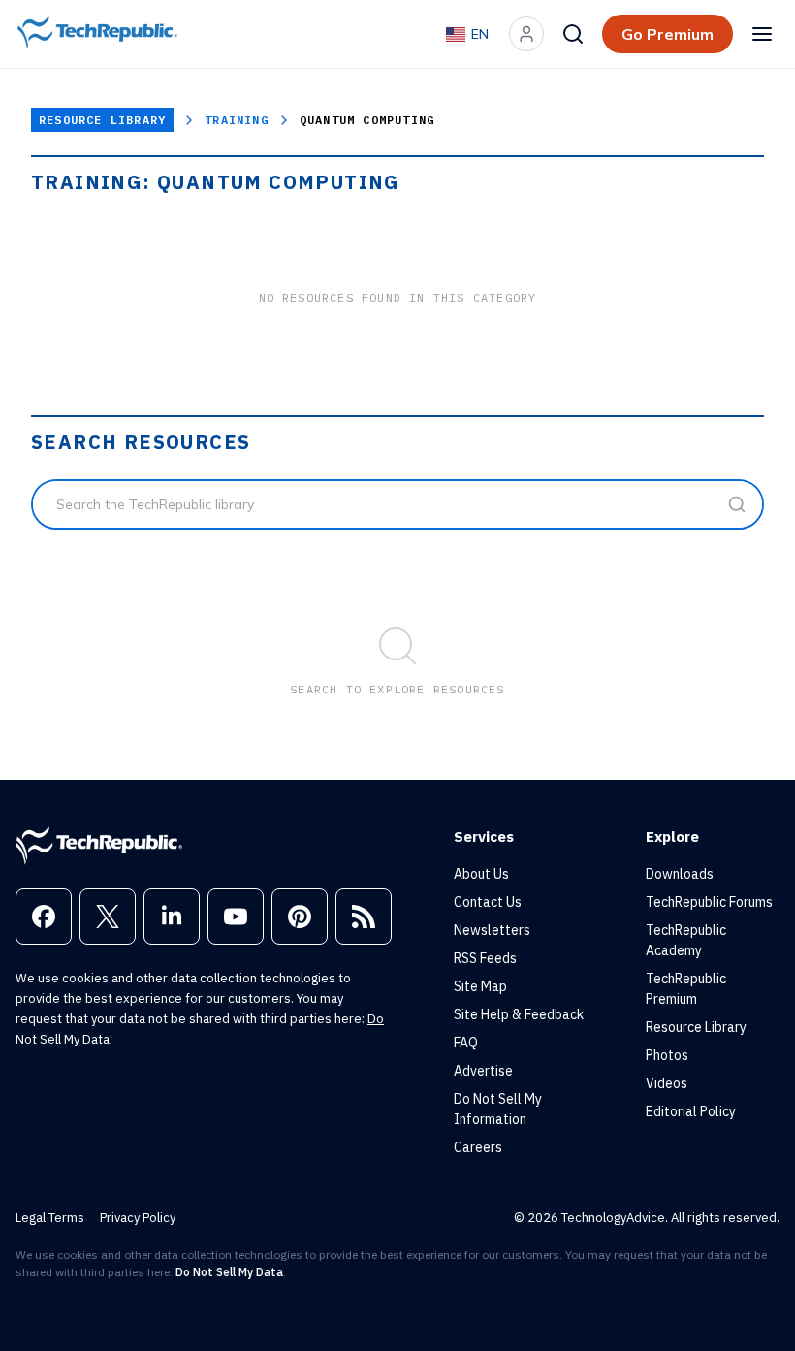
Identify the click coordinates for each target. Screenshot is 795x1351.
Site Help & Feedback (519, 1014)
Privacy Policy (137, 1217)
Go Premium (667, 34)
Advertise (483, 1070)
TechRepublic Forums (709, 902)
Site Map (480, 986)
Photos (667, 1055)
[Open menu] (762, 33)
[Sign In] (526, 33)
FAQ (466, 1042)
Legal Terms (50, 1217)
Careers (478, 1147)
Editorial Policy (691, 1111)
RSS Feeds (485, 958)
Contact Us (488, 902)
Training (237, 120)
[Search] (573, 33)
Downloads (680, 874)
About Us (481, 874)
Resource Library (102, 120)
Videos (666, 1083)
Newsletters (492, 930)
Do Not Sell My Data (229, 1272)
